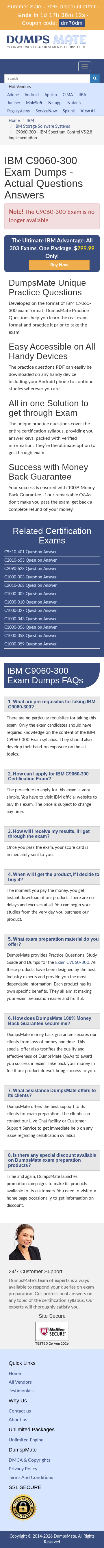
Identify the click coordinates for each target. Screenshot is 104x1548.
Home (14, 121)
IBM (30, 121)
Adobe (13, 95)
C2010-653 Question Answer (30, 560)
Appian (50, 95)
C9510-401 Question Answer (30, 552)
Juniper (13, 103)
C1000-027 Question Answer (30, 611)
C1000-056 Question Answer (30, 627)
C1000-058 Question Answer (30, 636)
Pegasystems (18, 111)
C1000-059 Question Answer (30, 644)
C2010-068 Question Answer (30, 586)
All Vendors (20, 1382)
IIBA (82, 95)
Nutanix (74, 103)
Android (32, 95)
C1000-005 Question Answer (30, 594)
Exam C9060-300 (72, 962)
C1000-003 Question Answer (30, 577)
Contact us (20, 1411)
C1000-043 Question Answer (30, 619)
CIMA (68, 95)
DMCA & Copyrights (29, 1460)
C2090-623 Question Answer (30, 569)
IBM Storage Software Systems (42, 127)
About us (18, 1419)
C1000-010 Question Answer (30, 602)
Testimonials (21, 1391)
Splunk (69, 111)
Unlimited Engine (26, 1440)
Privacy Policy (23, 1469)
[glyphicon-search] (95, 78)
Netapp (55, 103)
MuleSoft (34, 103)
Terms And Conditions (31, 1477)
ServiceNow (46, 111)
